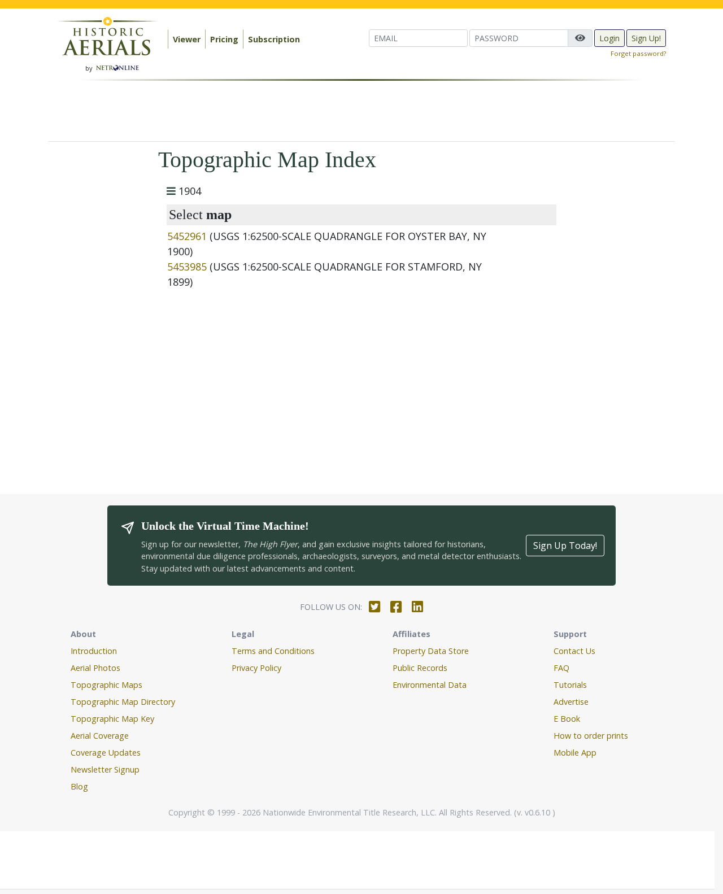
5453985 (187, 266)
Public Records (420, 667)
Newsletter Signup (105, 769)
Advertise (571, 701)
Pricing (224, 39)
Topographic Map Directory (123, 701)
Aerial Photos (95, 667)
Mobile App (575, 752)
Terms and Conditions (273, 651)
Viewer (187, 39)
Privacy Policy (256, 667)
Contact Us (574, 651)
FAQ (561, 667)
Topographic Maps (106, 684)
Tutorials (570, 684)
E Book (567, 718)
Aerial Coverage (100, 735)
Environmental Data (430, 684)
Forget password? (638, 53)
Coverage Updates (106, 752)
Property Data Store (431, 651)
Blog (79, 786)
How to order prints (591, 735)
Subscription (274, 39)
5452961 (187, 236)
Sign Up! (646, 38)
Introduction (94, 651)
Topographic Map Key (112, 718)
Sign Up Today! (565, 545)
